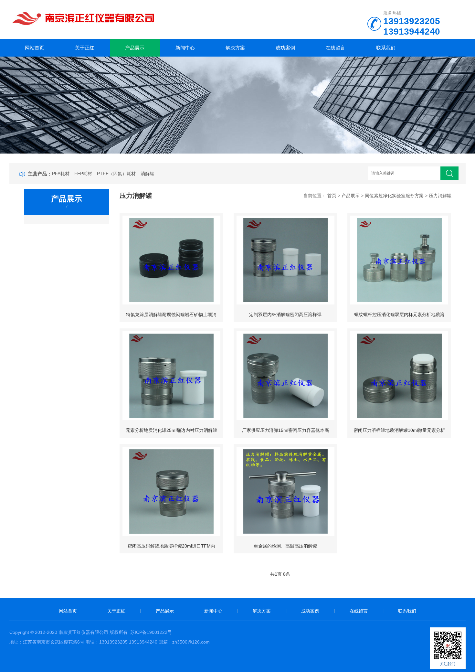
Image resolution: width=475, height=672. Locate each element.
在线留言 (335, 47)
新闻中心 (185, 47)
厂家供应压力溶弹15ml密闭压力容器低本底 (285, 430)
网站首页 (34, 47)
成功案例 (285, 47)
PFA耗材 (60, 173)
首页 (331, 195)
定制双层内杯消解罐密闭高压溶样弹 (285, 314)
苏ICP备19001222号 (151, 632)
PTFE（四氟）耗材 (116, 173)
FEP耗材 (83, 173)
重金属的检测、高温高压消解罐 (285, 546)
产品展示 (134, 47)
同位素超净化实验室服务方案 (394, 195)
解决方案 (235, 47)
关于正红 (84, 47)
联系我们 (386, 47)
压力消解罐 (440, 195)
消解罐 (147, 173)
